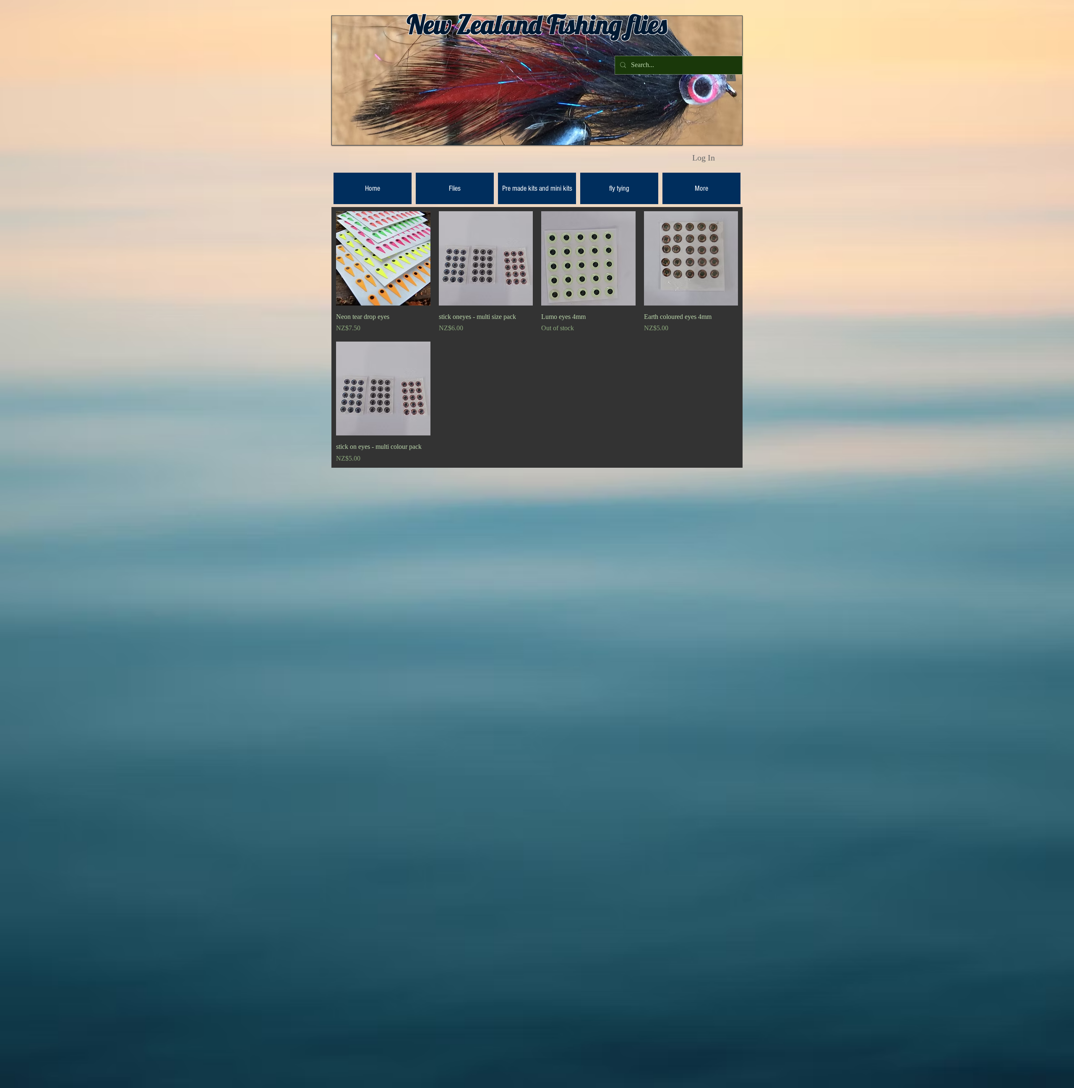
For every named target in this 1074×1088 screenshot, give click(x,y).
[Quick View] (383, 258)
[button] (731, 75)
